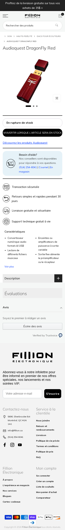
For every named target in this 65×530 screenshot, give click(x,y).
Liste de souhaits (45, 486)
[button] (32, 307)
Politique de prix (44, 451)
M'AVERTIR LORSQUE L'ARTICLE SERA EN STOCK (33, 132)
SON (9, 36)
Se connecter (43, 475)
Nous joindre (43, 420)
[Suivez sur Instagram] (12, 445)
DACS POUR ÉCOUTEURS (49, 36)
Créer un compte (45, 481)
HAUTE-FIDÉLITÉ (24, 36)
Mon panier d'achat (46, 492)
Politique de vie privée (47, 440)
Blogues (7, 496)
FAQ (38, 457)
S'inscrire (52, 393)
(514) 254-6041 (28, 167)
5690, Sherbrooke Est (19, 416)
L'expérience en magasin (16, 485)
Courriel (43, 167)
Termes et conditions (47, 446)
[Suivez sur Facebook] (5, 445)
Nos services (10, 490)
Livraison (41, 435)
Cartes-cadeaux (11, 501)
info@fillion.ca (15, 430)
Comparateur (43, 497)
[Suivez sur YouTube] (20, 445)
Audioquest (25, 142)
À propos (8, 479)
